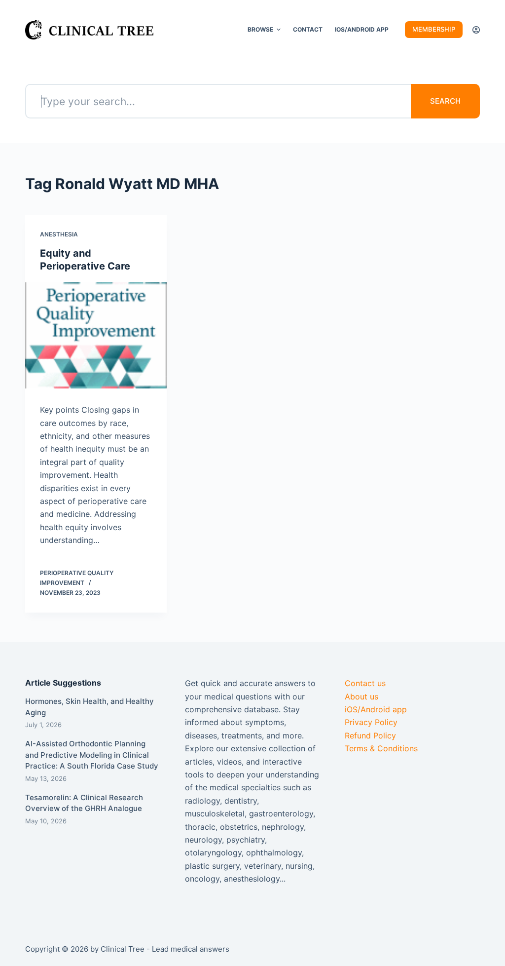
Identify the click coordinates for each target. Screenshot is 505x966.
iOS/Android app (376, 709)
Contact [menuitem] (308, 29)
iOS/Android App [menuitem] (362, 29)
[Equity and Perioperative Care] (96, 335)
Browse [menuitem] (260, 29)
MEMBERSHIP (433, 29)
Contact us (365, 683)
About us (361, 696)
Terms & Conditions (381, 748)
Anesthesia (59, 234)
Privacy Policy (371, 722)
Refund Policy (370, 735)
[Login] (476, 30)
